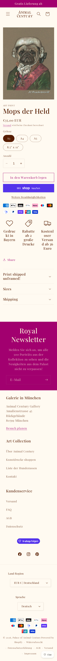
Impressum (30, 653)
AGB (9, 518)
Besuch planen (16, 428)
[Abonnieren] (46, 379)
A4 (22, 138)
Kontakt (11, 476)
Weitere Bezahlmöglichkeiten (28, 197)
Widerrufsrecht (34, 642)
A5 (35, 138)
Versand (7, 125)
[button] (7, 14)
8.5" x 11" (13, 147)
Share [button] (11, 260)
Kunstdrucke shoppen (21, 459)
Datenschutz (14, 526)
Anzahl (7, 155)
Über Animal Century (20, 451)
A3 (8, 138)
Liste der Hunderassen (21, 468)
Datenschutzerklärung (20, 647)
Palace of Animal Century (27, 637)
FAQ (8, 509)
